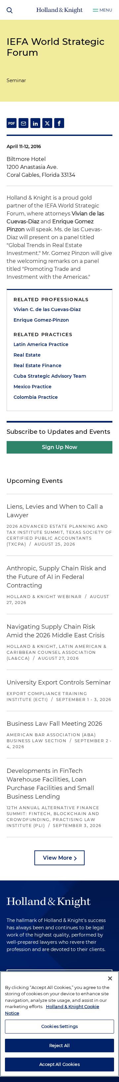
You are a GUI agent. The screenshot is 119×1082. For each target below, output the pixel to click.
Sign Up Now (59, 447)
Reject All (59, 1045)
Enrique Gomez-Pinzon (41, 320)
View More (57, 858)
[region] (59, 1024)
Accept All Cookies (59, 1064)
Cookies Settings (59, 1026)
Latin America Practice (41, 344)
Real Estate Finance (37, 365)
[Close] (110, 978)
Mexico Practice (33, 387)
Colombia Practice (36, 397)
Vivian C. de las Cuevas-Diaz (47, 309)
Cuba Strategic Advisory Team (50, 376)
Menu (105, 10)
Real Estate (27, 355)
